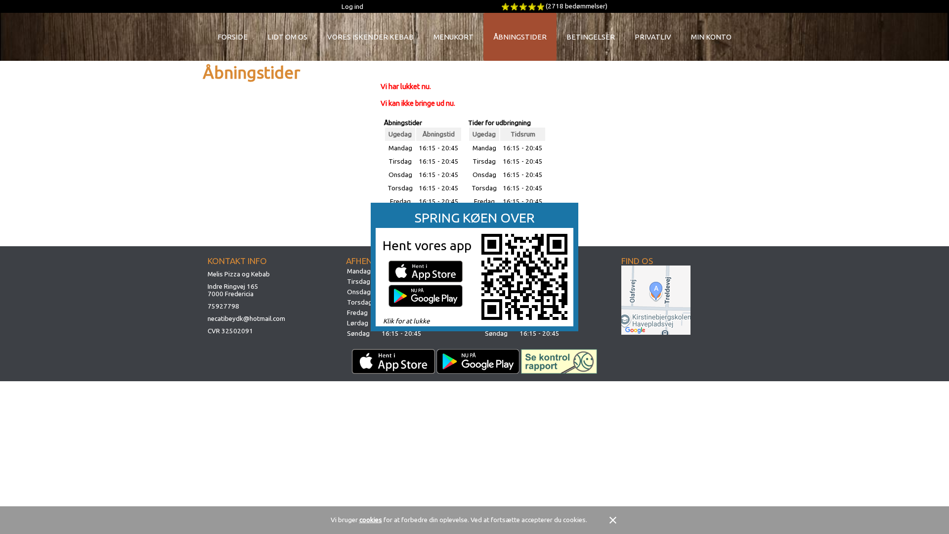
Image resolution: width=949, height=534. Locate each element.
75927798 (223, 306)
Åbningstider (520, 37)
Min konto (711, 37)
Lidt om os (287, 37)
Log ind (352, 6)
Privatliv (653, 37)
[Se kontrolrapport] (559, 361)
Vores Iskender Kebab (370, 37)
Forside (232, 37)
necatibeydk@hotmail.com (246, 318)
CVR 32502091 (230, 331)
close (613, 520)
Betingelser (590, 37)
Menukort (453, 37)
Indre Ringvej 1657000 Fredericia (233, 290)
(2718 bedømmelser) (576, 6)
